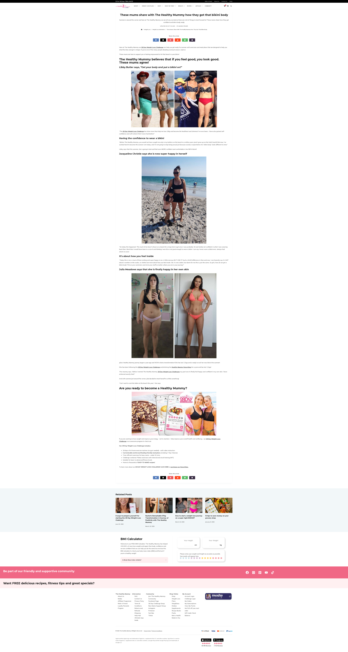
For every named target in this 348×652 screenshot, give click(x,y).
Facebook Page (153, 601)
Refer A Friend (208, 1)
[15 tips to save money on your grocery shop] (218, 505)
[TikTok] (272, 572)
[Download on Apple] (206, 640)
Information (136, 594)
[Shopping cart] (224, 6)
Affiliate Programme (124, 601)
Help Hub (137, 615)
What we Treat (169, 6)
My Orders (188, 601)
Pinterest (151, 611)
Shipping (137, 613)
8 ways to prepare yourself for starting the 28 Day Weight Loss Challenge (128, 518)
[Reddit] (178, 40)
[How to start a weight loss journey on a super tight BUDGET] (189, 505)
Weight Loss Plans (148, 6)
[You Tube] (266, 572)
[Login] (228, 6)
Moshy (136, 6)
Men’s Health (176, 615)
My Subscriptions (190, 603)
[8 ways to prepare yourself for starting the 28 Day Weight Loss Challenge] (129, 505)
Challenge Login (190, 599)
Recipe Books (176, 611)
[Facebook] (156, 40)
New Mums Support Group (157, 606)
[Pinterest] (170, 40)
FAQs (231, 1)
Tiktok (150, 615)
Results (180, 6)
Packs (174, 613)
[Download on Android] (218, 640)
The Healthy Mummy (123, 594)
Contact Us (224, 1)
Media (120, 599)
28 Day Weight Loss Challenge (152, 47)
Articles (198, 6)
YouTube (151, 613)
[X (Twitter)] (163, 40)
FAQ (135, 596)
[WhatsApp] (185, 40)
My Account (186, 594)
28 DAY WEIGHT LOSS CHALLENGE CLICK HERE (152, 467)
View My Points (190, 606)
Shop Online (173, 594)
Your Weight (213, 540)
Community (208, 6)
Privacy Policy (139, 601)
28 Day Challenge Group (156, 603)
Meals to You (176, 618)
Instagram (151, 608)
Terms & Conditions (157, 631)
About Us (216, 1)
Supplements (176, 608)
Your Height (188, 540)
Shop (159, 6)
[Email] (192, 40)
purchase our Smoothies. (179, 467)
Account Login (189, 596)
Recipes (189, 6)
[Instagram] (253, 572)
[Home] (141, 29)
